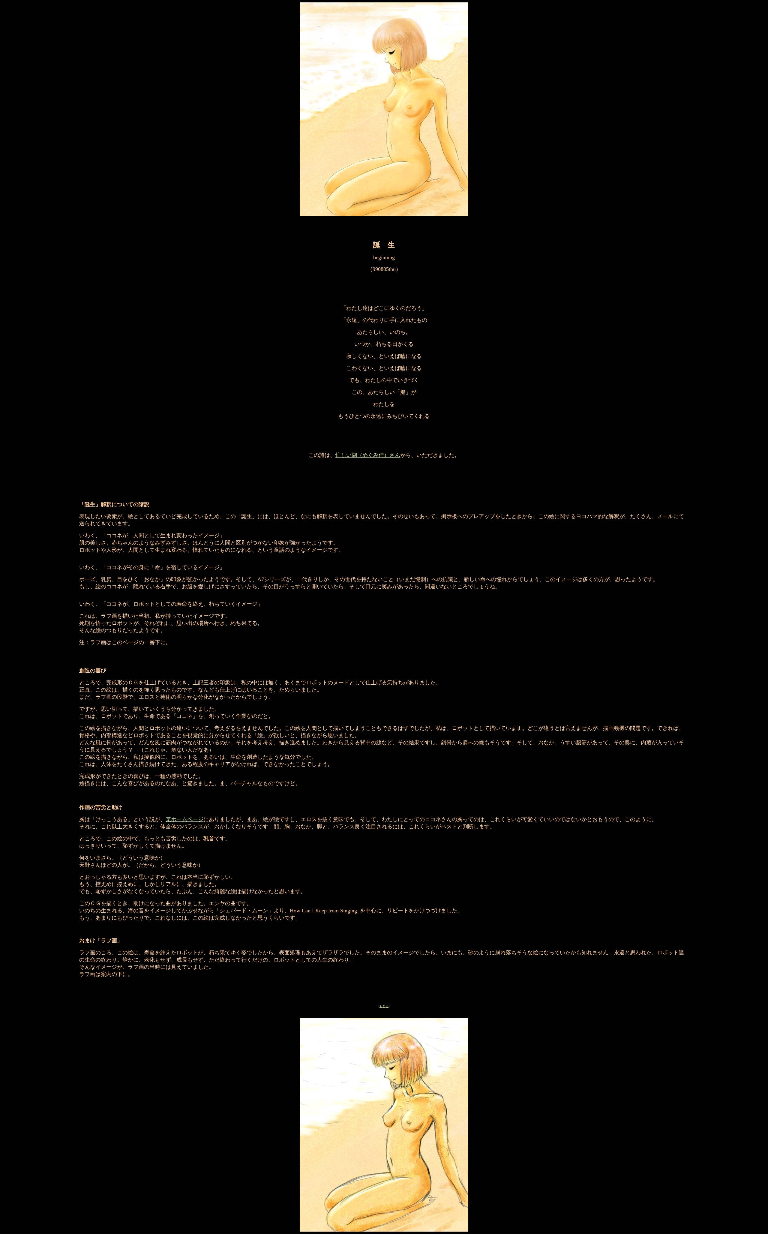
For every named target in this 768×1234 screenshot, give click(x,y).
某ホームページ (184, 819)
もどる (384, 1006)
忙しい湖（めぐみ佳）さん (367, 455)
